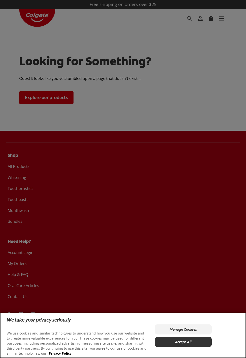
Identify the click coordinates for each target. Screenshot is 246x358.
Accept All (183, 342)
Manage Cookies (183, 329)
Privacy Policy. (61, 353)
